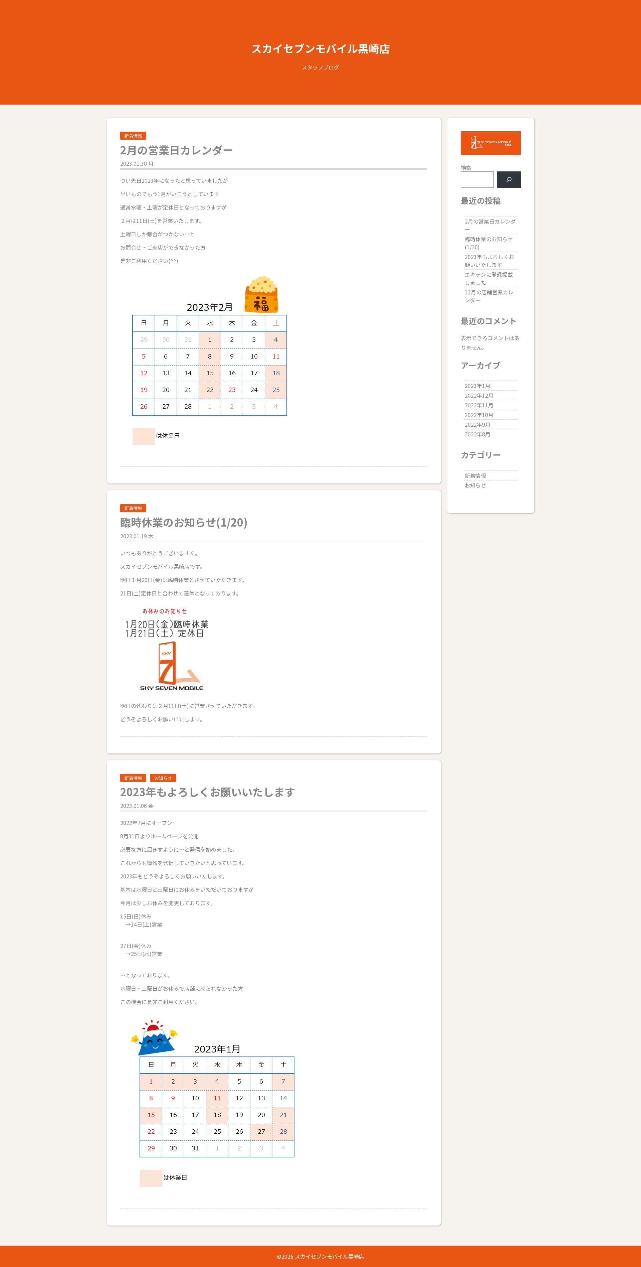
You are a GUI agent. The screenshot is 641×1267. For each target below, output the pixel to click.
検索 (466, 167)
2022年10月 (479, 415)
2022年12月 (479, 395)
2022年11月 (479, 405)
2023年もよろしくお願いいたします (489, 261)
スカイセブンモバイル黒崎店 (320, 48)
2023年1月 (477, 386)
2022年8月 (477, 434)
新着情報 (133, 136)
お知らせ (163, 778)
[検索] (509, 179)
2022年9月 (477, 424)
